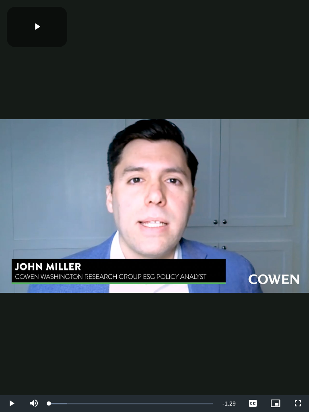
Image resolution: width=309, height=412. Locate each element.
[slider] (131, 403)
